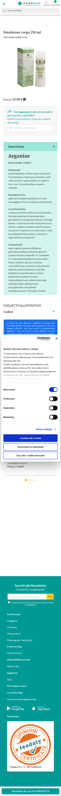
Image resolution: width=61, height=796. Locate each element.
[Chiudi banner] (57, 338)
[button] (4, 4)
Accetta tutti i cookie (30, 438)
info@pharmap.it (18, 685)
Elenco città (13, 666)
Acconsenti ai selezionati (30, 446)
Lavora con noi (14, 652)
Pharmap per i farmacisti (19, 640)
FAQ (9, 679)
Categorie (12, 620)
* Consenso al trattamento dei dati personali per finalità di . (31, 603)
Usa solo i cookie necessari (30, 455)
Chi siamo (12, 627)
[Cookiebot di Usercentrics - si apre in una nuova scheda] (37, 338)
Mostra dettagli (44, 429)
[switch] (53, 398)
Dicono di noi (13, 633)
